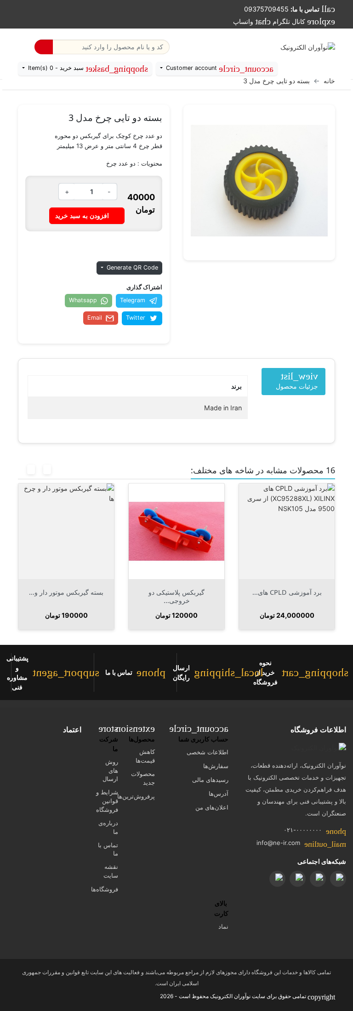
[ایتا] (338, 879)
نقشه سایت (110, 871)
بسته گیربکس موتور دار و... (168, 592)
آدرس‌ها (218, 793)
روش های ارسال (110, 770)
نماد (223, 926)
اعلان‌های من (211, 807)
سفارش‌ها (215, 766)
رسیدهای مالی (210, 779)
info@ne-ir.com (278, 842)
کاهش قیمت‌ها (145, 756)
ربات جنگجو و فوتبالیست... (58, 592)
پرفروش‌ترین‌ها (136, 796)
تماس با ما (108, 849)
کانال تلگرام (304, 21)
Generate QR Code (131, 267)
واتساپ (252, 21)
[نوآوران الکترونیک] (318, 748)
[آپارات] (298, 879)
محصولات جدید (143, 778)
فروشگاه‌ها (104, 889)
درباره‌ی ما (108, 827)
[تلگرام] (318, 879)
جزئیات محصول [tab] (297, 381)
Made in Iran (223, 408)
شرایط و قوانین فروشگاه (107, 800)
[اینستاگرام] (277, 879)
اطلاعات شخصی (207, 752)
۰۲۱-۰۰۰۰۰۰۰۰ (303, 829)
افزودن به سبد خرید (87, 215)
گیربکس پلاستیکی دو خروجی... (279, 596)
